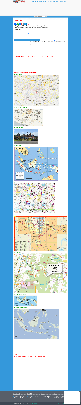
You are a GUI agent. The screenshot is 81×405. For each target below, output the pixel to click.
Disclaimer (35, 403)
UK (37, 1)
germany (57, 1)
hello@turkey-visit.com (61, 399)
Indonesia (26, 35)
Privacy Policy (31, 403)
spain (54, 1)
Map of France (30, 397)
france (48, 1)
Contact (55, 393)
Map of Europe (29, 393)
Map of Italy (35, 397)
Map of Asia (42, 393)
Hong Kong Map (43, 396)
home (19, 18)
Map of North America (16, 393)
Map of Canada (22, 396)
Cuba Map (21, 397)
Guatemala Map (16, 397)
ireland (61, 1)
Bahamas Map (16, 396)
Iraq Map (42, 397)
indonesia (24, 18)
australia (44, 1)
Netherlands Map (35, 396)
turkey (65, 1)
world (33, 1)
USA (35, 1)
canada (40, 1)
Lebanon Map (47, 397)
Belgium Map (30, 396)
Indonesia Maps (25, 33)
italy (51, 1)
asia (21, 18)
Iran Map (48, 396)
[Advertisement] (40, 8)
